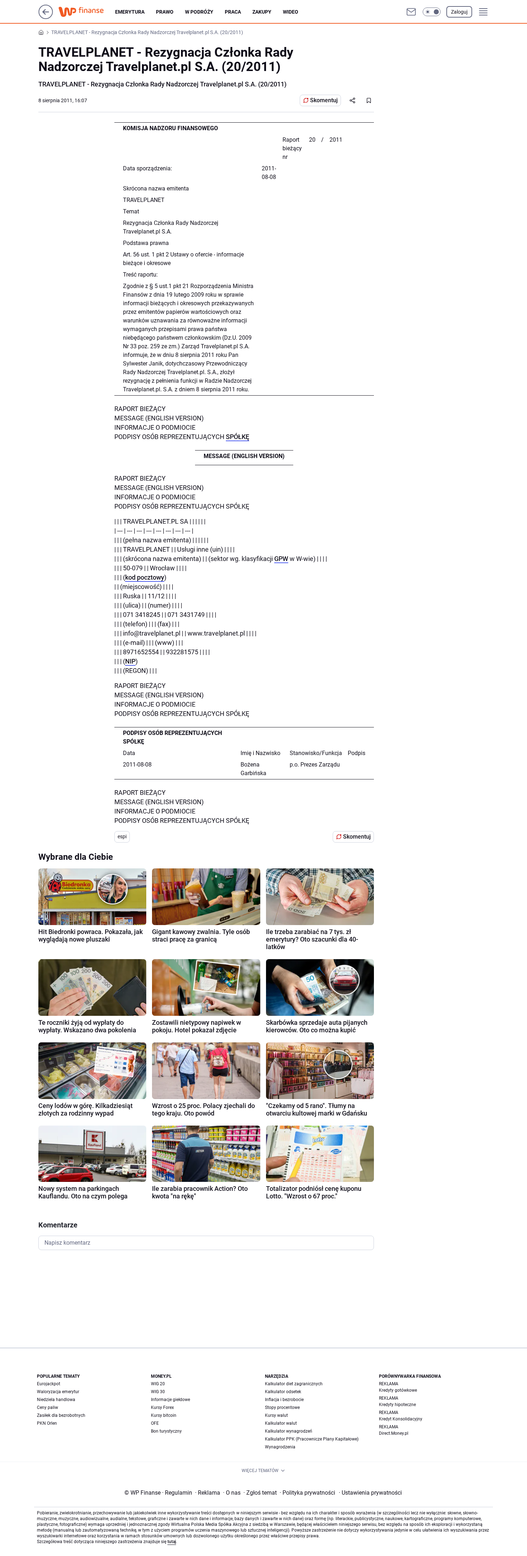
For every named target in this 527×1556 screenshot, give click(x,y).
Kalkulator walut (281, 1423)
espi (122, 836)
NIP (130, 661)
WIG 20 (158, 1383)
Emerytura (129, 12)
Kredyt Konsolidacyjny (400, 1418)
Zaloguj (459, 12)
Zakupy (261, 12)
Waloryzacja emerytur (58, 1391)
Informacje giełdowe (170, 1399)
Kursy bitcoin (163, 1415)
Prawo (165, 12)
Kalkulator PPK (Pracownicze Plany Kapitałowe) (312, 1439)
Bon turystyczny (166, 1431)
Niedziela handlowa (56, 1399)
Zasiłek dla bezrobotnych (61, 1415)
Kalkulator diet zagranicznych (294, 1383)
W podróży (199, 12)
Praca (233, 12)
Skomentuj (324, 100)
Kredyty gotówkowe (398, 1390)
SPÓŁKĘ (237, 436)
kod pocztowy (144, 577)
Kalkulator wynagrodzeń (288, 1431)
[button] (432, 12)
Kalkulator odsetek (283, 1391)
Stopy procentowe (282, 1407)
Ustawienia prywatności (370, 1492)
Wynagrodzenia (280, 1446)
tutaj (171, 1541)
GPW (281, 558)
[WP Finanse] (86, 12)
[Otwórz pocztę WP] (411, 12)
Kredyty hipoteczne (397, 1404)
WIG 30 (158, 1391)
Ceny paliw (47, 1407)
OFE (155, 1423)
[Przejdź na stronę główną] (45, 17)
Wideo (290, 12)
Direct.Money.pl (393, 1433)
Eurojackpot (48, 1383)
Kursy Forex (162, 1407)
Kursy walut (276, 1415)
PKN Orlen (47, 1423)
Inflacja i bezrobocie (284, 1399)
